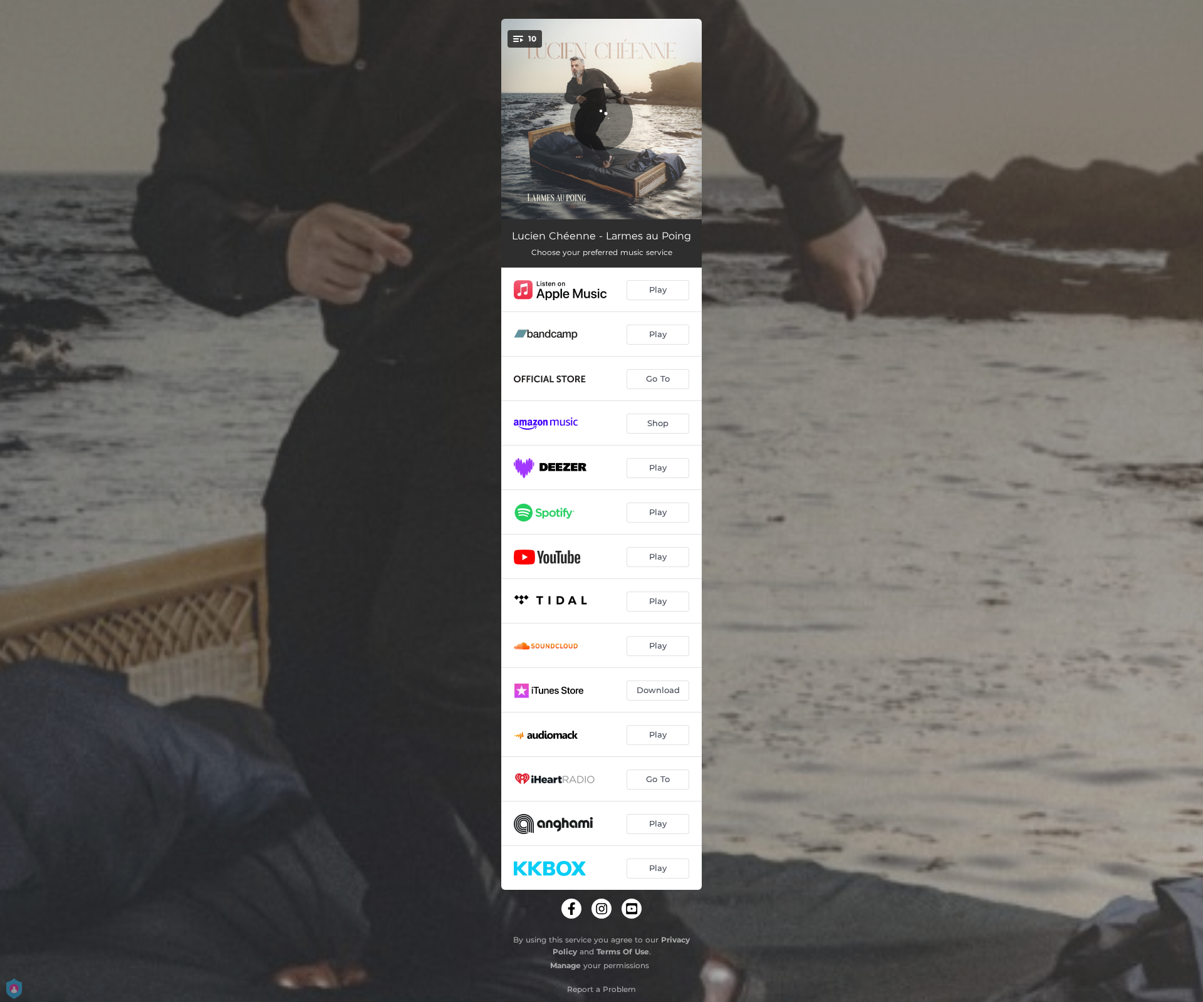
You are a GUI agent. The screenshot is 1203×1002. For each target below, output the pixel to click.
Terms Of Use (622, 951)
